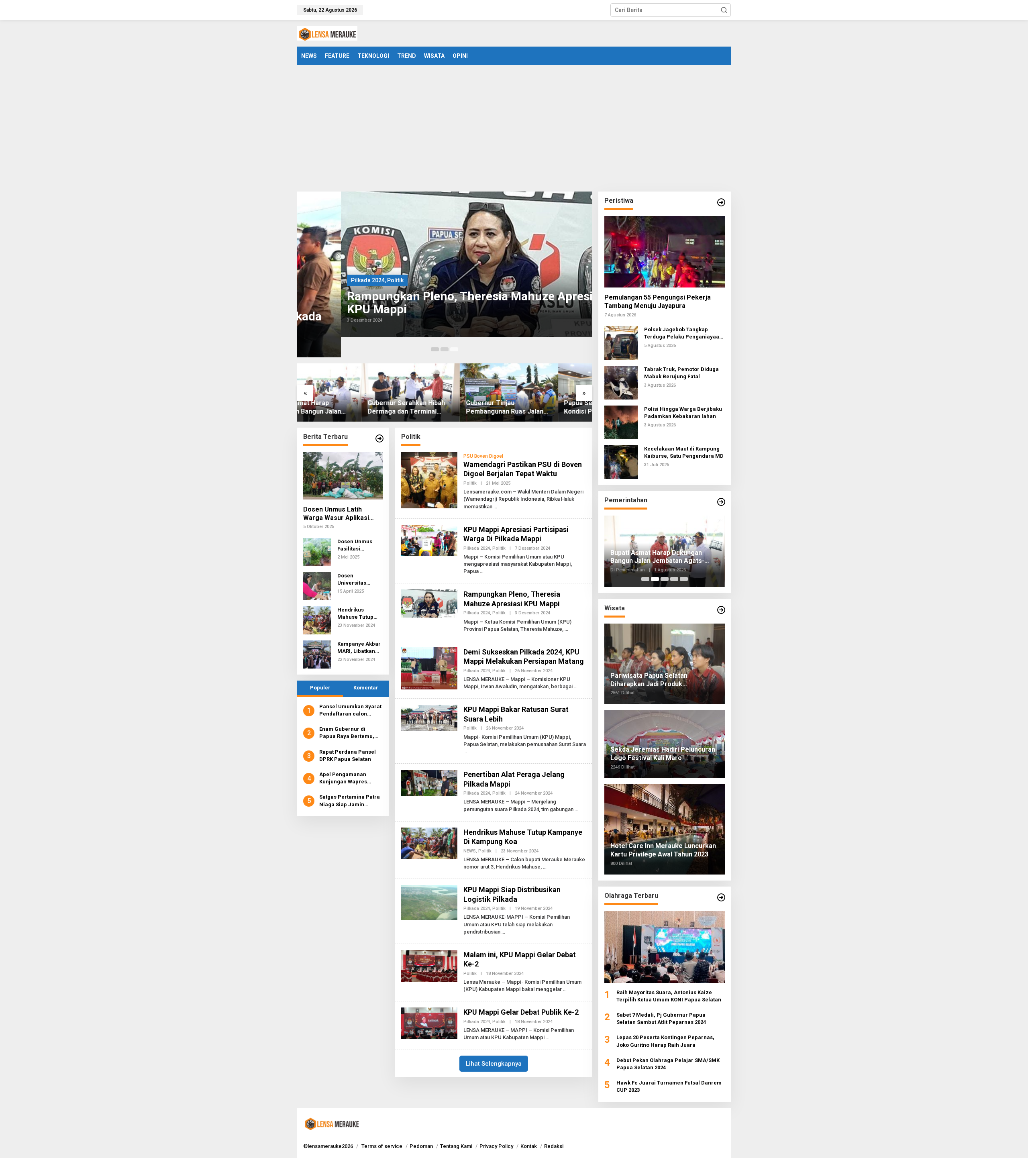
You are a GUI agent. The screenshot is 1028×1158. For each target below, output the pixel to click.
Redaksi (553, 1146)
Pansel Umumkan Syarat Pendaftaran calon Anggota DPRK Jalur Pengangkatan (350, 710)
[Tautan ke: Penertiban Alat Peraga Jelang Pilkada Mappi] (429, 782)
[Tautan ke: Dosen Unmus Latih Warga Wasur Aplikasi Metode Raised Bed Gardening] (343, 475)
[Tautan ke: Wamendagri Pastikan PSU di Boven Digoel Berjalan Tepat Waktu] (429, 480)
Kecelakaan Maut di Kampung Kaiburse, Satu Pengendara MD (684, 452)
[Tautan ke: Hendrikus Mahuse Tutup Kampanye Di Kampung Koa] (317, 620)
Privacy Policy (496, 1146)
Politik (351, 280)
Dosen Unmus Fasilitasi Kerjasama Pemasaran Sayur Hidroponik (359, 545)
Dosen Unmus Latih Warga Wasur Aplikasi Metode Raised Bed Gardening (336, 514)
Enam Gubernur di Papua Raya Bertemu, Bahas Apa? (346, 733)
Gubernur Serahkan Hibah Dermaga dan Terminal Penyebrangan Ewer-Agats (344, 407)
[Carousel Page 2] (445, 349)
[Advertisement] (514, 125)
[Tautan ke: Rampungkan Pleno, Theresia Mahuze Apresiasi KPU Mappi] (444, 264)
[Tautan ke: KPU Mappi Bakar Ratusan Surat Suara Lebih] (429, 717)
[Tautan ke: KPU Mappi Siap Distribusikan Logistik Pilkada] (429, 902)
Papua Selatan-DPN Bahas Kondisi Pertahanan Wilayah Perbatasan (541, 407)
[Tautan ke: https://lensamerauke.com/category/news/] (379, 438)
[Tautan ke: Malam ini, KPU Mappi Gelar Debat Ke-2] (429, 965)
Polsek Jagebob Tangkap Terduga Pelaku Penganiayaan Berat (683, 333)
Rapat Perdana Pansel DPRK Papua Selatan (347, 755)
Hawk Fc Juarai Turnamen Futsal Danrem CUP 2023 (669, 1086)
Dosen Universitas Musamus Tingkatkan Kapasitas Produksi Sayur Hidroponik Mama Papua (356, 580)
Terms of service (381, 1146)
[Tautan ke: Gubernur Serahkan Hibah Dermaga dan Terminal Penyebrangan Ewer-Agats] (346, 392)
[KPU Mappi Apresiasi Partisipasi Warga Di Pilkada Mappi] (481, 571)
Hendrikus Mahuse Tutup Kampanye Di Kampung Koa (355, 614)
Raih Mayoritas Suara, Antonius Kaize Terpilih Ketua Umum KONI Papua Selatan (668, 996)
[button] (724, 10)
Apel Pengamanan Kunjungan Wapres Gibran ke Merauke (343, 778)
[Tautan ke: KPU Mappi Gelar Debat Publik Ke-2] (429, 1023)
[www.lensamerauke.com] (327, 33)
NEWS (469, 851)
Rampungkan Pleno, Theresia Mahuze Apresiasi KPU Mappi (434, 303)
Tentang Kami (456, 1146)
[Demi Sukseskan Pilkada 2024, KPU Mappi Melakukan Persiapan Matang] (575, 686)
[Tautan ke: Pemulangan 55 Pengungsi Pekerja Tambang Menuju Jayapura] (664, 251)
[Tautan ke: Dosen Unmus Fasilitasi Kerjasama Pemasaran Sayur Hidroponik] (317, 551)
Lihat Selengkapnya (494, 1063)
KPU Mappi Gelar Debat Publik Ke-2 (521, 1012)
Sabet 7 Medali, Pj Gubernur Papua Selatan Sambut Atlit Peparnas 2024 (661, 1018)
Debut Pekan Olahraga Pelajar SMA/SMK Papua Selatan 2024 (668, 1063)
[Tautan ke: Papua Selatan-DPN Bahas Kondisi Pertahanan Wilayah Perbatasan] (543, 392)
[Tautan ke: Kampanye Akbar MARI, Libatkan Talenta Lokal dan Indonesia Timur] (317, 654)
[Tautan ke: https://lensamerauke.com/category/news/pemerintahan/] (721, 502)
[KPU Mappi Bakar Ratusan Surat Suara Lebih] (465, 751)
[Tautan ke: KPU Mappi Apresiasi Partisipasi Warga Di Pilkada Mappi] (429, 540)
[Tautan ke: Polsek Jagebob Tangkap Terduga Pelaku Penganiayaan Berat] (621, 342)
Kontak (528, 1146)
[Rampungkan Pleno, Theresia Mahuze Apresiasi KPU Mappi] (566, 629)
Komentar (365, 688)
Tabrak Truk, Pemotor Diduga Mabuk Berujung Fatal (681, 372)
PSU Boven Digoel (483, 456)
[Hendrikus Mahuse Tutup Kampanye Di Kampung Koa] (545, 867)
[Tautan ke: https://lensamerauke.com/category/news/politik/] (721, 202)
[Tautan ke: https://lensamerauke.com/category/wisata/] (721, 610)
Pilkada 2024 (324, 280)
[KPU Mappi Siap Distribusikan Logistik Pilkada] (503, 932)
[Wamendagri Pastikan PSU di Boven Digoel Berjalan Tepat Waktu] (495, 507)
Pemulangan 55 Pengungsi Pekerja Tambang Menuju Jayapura (657, 302)
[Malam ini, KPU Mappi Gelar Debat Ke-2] (565, 989)
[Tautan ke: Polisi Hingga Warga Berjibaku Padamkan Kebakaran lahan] (621, 422)
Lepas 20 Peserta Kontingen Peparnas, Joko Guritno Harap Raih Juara (665, 1041)
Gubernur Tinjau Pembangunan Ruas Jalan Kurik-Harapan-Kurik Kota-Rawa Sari (441, 407)
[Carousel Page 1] (435, 349)
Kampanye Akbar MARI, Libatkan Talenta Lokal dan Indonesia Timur (359, 648)
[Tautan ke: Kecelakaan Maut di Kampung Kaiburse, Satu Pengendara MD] (621, 462)
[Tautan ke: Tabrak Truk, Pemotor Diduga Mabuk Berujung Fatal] (621, 382)
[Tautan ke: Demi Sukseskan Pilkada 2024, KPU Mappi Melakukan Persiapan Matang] (429, 668)
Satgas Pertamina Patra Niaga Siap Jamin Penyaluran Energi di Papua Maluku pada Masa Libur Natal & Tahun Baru (349, 801)
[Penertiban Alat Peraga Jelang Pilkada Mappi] (576, 809)
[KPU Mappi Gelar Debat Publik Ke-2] (547, 1037)
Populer (320, 688)
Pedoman (421, 1146)
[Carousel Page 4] (674, 579)
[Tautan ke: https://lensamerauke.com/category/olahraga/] (721, 897)
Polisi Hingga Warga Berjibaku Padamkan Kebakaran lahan (683, 412)
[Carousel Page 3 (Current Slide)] (454, 349)
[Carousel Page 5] (684, 579)
